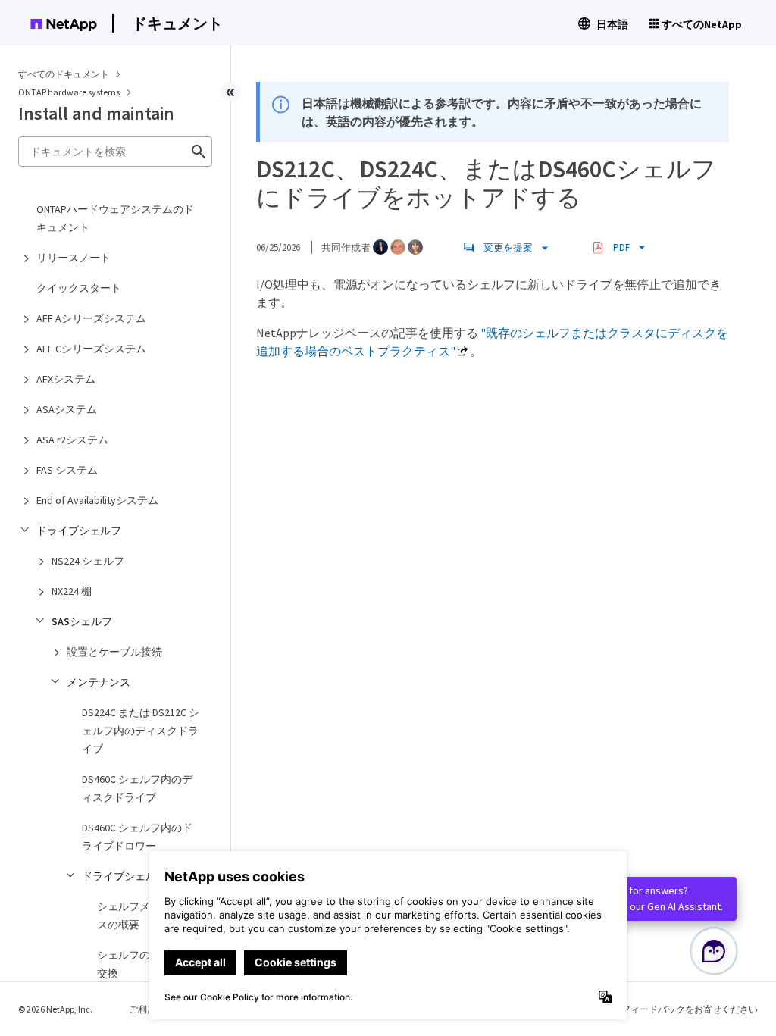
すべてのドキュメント (63, 74)
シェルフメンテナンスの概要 (144, 915)
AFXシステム (65, 379)
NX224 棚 (72, 591)
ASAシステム (66, 409)
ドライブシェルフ (78, 530)
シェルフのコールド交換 (144, 964)
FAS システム (67, 470)
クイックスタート (78, 288)
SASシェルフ (82, 621)
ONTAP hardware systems (69, 92)
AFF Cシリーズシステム (91, 348)
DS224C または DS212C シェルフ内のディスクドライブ (140, 731)
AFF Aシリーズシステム (91, 318)
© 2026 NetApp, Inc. (55, 1009)
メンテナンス (98, 682)
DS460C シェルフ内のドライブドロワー (137, 837)
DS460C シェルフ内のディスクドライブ (137, 788)
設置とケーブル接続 (114, 652)
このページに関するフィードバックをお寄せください (649, 1009)
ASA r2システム (72, 439)
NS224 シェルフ (88, 561)
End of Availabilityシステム (97, 500)
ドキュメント (177, 23)
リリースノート (73, 257)
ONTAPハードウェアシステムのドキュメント (115, 218)
